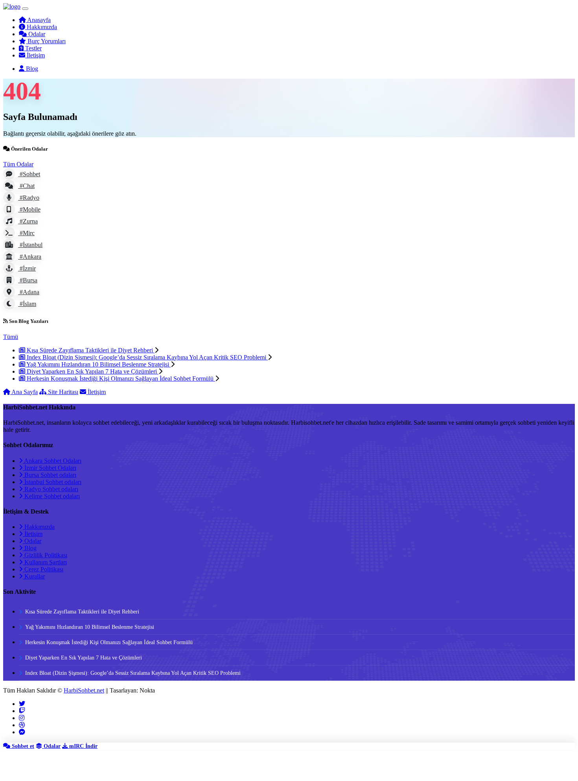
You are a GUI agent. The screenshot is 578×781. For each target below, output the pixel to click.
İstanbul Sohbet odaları (52, 482)
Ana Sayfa (24, 392)
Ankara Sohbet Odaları (52, 460)
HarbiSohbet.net (84, 690)
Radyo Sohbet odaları (50, 489)
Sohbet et (22, 746)
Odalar (32, 541)
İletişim (96, 392)
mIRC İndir (83, 746)
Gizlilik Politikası (45, 555)
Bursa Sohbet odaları (49, 475)
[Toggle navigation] (25, 8)
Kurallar (34, 576)
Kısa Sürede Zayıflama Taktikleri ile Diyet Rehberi (90, 350)
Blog (30, 548)
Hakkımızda (39, 526)
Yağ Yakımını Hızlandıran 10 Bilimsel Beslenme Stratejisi (98, 364)
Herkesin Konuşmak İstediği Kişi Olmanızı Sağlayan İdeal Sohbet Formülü (120, 378)
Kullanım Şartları (45, 562)
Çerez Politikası (43, 569)
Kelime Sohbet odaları (51, 496)
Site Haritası (62, 392)
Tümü (10, 336)
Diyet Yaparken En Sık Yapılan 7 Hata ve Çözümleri (91, 371)
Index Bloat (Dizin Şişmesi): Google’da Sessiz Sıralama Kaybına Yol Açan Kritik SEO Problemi (146, 357)
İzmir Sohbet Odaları (49, 467)
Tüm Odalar (18, 164)
